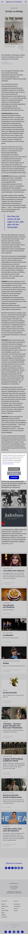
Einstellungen (14, 473)
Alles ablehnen (14, 469)
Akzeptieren (14, 477)
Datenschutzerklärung (7, 464)
